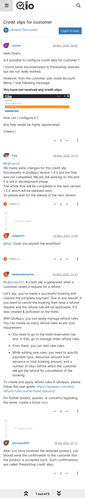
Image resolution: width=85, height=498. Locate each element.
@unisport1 (15, 282)
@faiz (7, 243)
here (44, 402)
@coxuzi (13, 163)
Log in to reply (70, 30)
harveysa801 (20, 443)
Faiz (14, 155)
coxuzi (16, 45)
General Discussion (24, 30)
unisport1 (18, 235)
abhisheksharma (23, 274)
